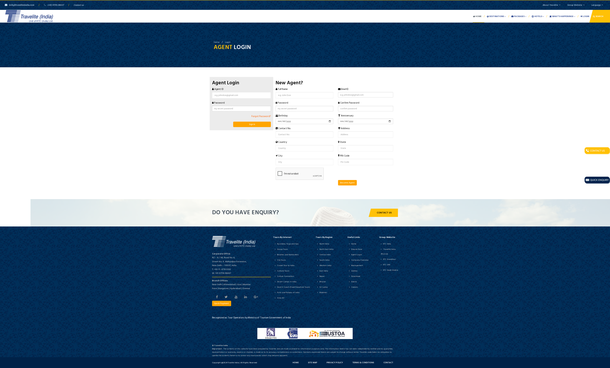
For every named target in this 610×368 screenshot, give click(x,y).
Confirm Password (349, 103)
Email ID (345, 89)
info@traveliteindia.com (21, 5)
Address (345, 128)
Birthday (283, 116)
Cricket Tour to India (285, 265)
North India (324, 243)
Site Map (312, 362)
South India (324, 260)
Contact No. (284, 128)
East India (323, 270)
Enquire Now (356, 249)
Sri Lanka (323, 287)
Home (478, 16)
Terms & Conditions (363, 362)
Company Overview (360, 260)
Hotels (538, 16)
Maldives (323, 292)
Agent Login (356, 254)
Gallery (354, 270)
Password (219, 103)
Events (354, 281)
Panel (6, 197)
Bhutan (322, 281)
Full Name (283, 89)
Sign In (252, 124)
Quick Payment (221, 303)
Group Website (574, 5)
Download (355, 276)
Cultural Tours (283, 270)
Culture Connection (285, 276)
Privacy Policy (335, 362)
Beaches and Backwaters (288, 254)
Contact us (79, 5)
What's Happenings (563, 16)
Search (599, 16)
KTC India (387, 243)
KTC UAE (386, 264)
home (216, 42)
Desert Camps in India (286, 281)
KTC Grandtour (389, 259)
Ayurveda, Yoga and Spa (287, 243)
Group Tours (282, 249)
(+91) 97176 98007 (55, 5)
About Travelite (550, 5)
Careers (354, 287)
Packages (519, 16)
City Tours (281, 260)
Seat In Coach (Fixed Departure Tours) (293, 287)
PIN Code (345, 156)
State (343, 142)
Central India (325, 254)
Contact (388, 362)
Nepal (322, 276)
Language (596, 5)
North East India (326, 249)
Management (357, 265)
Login (585, 16)
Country (282, 142)
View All (280, 297)
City (280, 156)
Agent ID (219, 89)
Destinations (497, 16)
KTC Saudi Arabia (390, 270)
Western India (325, 265)
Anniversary (347, 116)
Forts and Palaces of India (288, 292)
